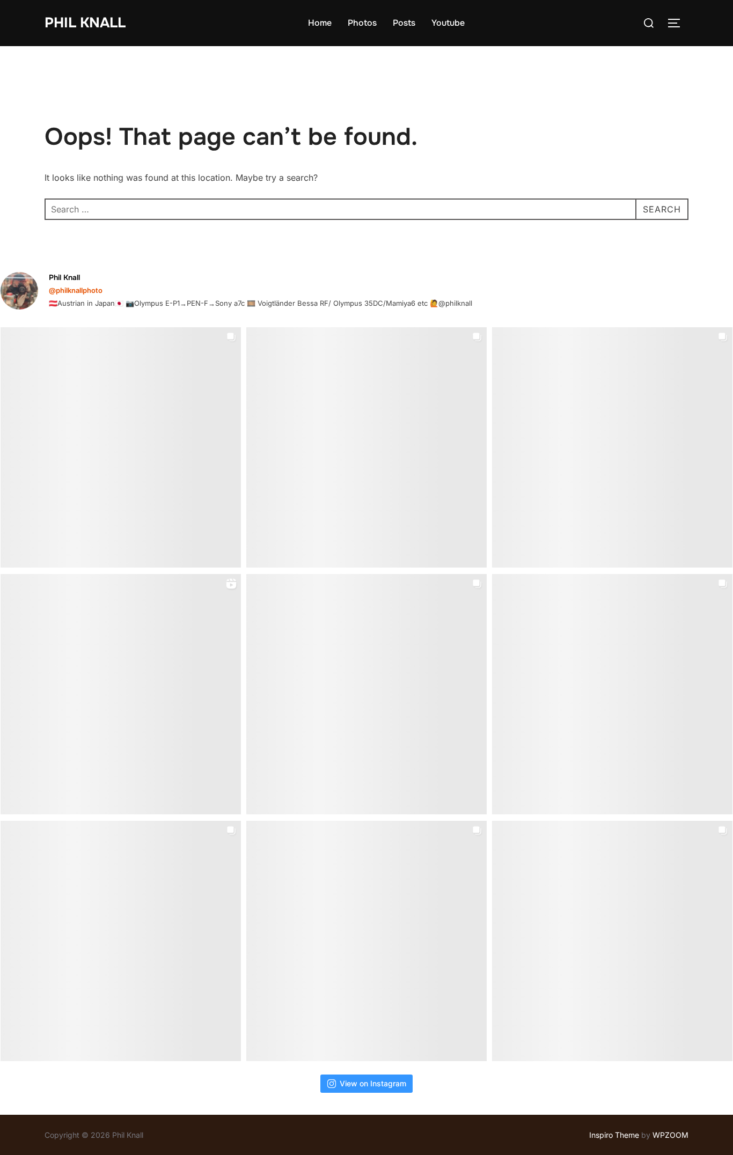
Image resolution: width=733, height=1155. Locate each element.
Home (320, 22)
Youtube (448, 22)
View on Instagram (373, 1083)
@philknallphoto (75, 290)
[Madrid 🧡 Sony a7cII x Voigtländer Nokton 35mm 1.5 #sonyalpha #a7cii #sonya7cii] (612, 447)
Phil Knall (85, 23)
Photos (362, 22)
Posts (404, 22)
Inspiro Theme (614, 1134)
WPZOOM (670, 1134)
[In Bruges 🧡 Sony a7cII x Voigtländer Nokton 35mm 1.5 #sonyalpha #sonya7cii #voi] (366, 447)
